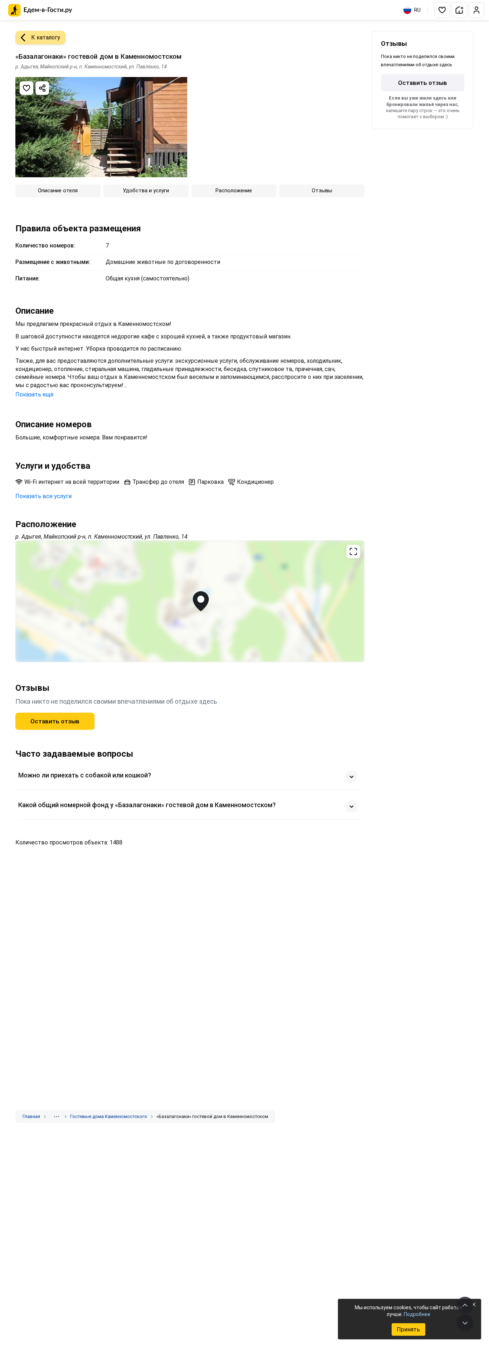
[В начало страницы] (465, 1305)
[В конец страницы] (465, 1323)
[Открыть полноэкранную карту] (189, 601)
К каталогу (45, 37)
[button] (442, 10)
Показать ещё (34, 394)
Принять (408, 1329)
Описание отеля (58, 190)
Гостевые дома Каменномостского (108, 1116)
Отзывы (322, 190)
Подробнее (417, 1314)
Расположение (234, 190)
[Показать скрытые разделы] (56, 1116)
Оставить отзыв (54, 721)
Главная (31, 1116)
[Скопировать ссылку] (42, 88)
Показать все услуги (43, 496)
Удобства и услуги (146, 190)
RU (417, 10)
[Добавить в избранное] (26, 88)
